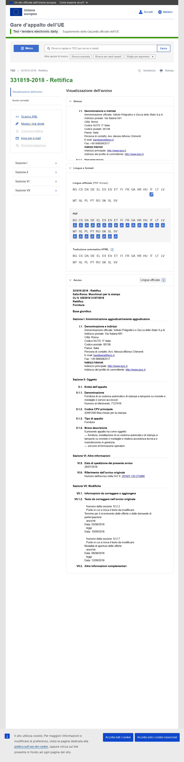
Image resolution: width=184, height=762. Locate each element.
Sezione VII (22, 190)
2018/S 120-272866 (133, 476)
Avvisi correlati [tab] (20, 100)
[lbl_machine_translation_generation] (112, 249)
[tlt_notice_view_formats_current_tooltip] (163, 280)
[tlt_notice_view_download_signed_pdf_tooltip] (151, 194)
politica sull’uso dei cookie (31, 746)
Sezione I (21, 163)
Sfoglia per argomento (138, 56)
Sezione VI (22, 181)
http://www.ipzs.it (116, 150)
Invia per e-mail (31, 138)
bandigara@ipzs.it (103, 139)
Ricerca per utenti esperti (108, 56)
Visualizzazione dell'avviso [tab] (27, 91)
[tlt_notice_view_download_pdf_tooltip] (75, 225)
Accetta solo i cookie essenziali (157, 737)
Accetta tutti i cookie (118, 737)
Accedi (148, 11)
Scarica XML (29, 116)
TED (12, 70)
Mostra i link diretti (32, 123)
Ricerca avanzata (81, 56)
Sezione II (21, 172)
